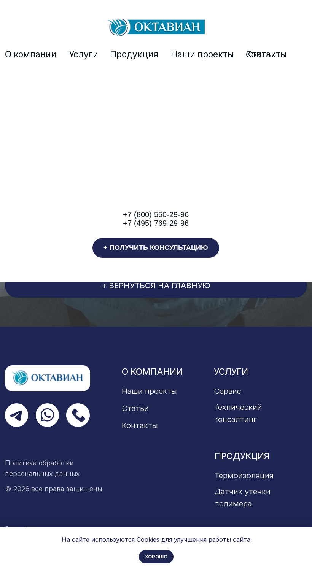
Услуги (231, 371)
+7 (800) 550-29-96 (156, 214)
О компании (152, 371)
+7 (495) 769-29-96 (156, 223)
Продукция (242, 456)
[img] (156, 27)
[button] (155, 247)
